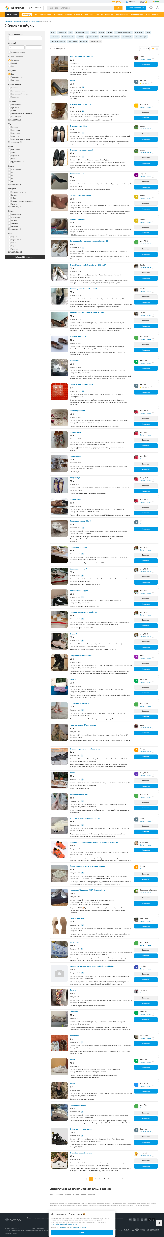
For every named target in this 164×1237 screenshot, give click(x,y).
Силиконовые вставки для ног (82, 384)
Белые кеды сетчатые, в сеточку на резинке (87, 866)
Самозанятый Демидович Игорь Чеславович (149, 890)
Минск (83, 1194)
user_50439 (144, 411)
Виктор (142, 656)
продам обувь (75, 456)
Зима (52, 32)
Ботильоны (138, 32)
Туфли (148, 32)
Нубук (93, 32)
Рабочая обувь (127, 37)
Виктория (143, 361)
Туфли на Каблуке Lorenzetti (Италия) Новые (87, 313)
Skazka (142, 265)
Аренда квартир (137, 14)
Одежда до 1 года (91, 14)
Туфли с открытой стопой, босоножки (85, 749)
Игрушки (78, 14)
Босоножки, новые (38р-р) (80, 521)
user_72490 (144, 703)
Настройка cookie (11, 1233)
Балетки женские (77, 918)
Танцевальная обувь (58, 41)
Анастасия (144, 842)
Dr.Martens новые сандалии (81, 1129)
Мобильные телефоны (63, 14)
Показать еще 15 (15, 142)
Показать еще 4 (14, 184)
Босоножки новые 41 (78, 569)
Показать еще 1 (14, 207)
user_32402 (144, 547)
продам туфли (75, 432)
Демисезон (62, 32)
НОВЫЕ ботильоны (77, 219)
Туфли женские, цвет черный (81, 150)
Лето (70, 32)
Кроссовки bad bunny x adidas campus (85, 818)
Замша (101, 32)
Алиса (142, 749)
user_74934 (144, 942)
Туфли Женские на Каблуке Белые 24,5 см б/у (88, 265)
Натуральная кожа (82, 32)
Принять (82, 1233)
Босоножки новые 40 (78, 547)
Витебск (59, 1194)
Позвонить (146, 112)
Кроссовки (74, 1036)
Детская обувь (107, 14)
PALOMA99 (144, 1036)
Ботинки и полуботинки (123, 32)
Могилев (91, 1194)
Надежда (143, 990)
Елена (142, 196)
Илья (142, 818)
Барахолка (8, 21)
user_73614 (144, 1105)
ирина (142, 126)
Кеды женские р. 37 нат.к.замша (83, 725)
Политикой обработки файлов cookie (64, 1224)
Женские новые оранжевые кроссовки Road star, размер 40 (94, 842)
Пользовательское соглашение (39, 1218)
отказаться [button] (62, 1227)
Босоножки (54, 37)
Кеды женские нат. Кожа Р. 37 (82, 57)
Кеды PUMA (75, 942)
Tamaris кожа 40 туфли (79, 591)
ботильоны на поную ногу (80, 196)
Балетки (80, 37)
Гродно (76, 1194)
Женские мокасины (78, 337)
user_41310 (144, 1083)
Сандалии (83, 41)
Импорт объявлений (42, 14)
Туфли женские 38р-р (78, 126)
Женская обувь (122, 14)
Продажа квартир (153, 14)
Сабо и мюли (72, 41)
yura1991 (143, 966)
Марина (143, 174)
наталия (143, 81)
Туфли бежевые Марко (79, 794)
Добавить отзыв (145, 59)
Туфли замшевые (77, 174)
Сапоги (109, 32)
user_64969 (144, 337)
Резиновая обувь (141, 37)
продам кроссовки (77, 411)
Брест (52, 1194)
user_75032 (144, 241)
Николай (143, 1153)
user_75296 (144, 104)
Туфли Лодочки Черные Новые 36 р (84, 289)
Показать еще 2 (14, 119)
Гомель (68, 1194)
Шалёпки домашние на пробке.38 (83, 612)
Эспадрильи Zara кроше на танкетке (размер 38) (89, 241)
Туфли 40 (73, 634)
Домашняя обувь (92, 37)
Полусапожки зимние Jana (80, 656)
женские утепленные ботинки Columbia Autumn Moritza (92, 966)
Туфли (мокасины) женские (81, 1153)
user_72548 (144, 773)
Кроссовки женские (78, 1105)
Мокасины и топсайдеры (110, 37)
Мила (142, 57)
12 (141, 521)
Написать (146, 64)
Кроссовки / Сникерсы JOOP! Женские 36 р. (87, 890)
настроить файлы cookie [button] (78, 1227)
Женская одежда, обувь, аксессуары (26, 21)
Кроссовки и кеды (68, 37)
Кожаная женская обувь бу (80, 104)
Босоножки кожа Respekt (80, 703)
